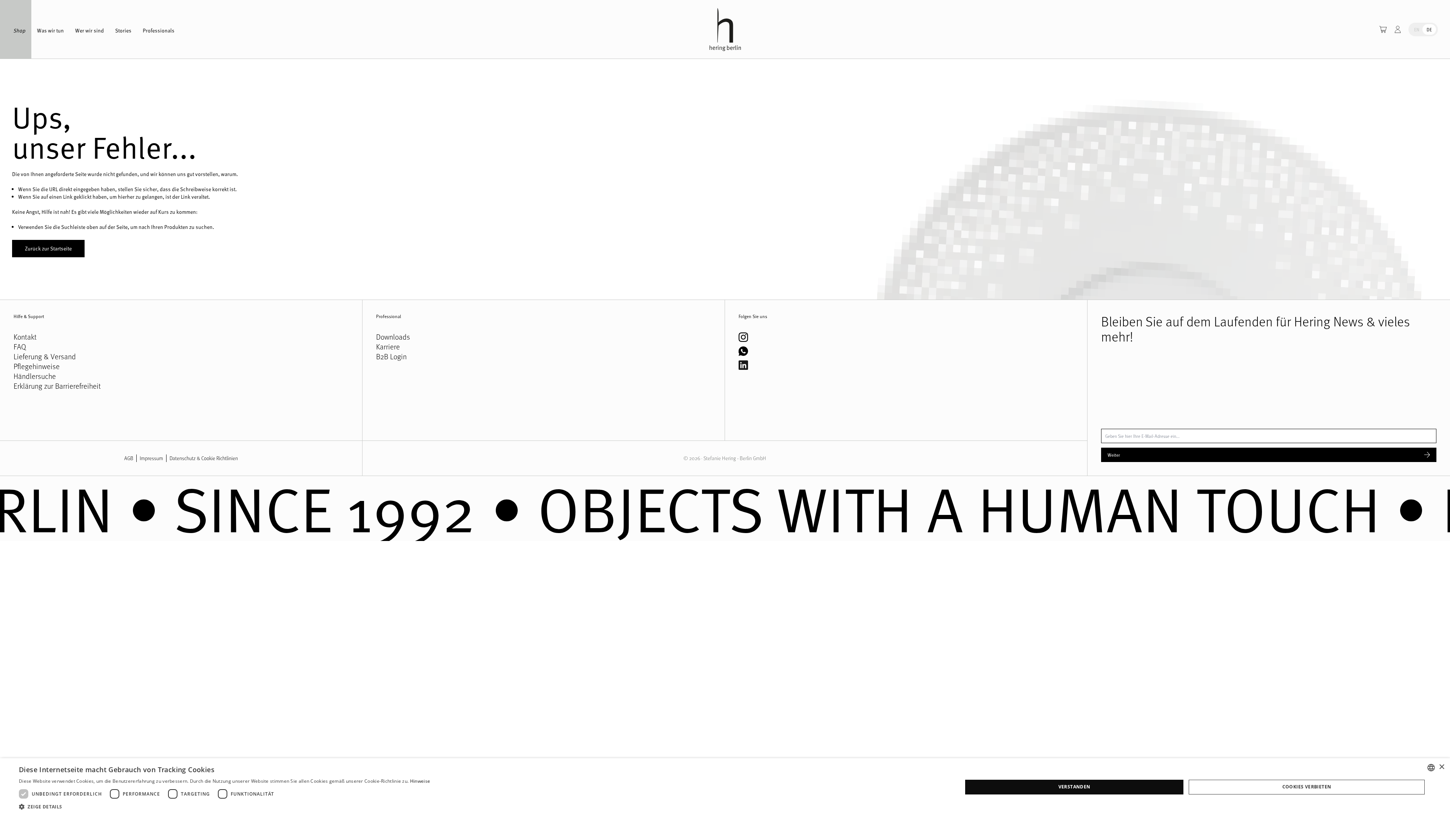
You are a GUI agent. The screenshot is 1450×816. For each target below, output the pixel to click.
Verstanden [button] (1074, 787)
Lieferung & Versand (45, 356)
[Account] (1397, 29)
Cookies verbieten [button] (1306, 787)
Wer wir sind (89, 30)
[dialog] (725, 787)
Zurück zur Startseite (48, 248)
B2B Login (391, 356)
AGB (128, 458)
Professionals (158, 30)
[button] (224, 806)
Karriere (388, 346)
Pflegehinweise (37, 366)
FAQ (20, 346)
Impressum (151, 458)
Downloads (393, 337)
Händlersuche (35, 376)
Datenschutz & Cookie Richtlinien (204, 458)
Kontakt (25, 337)
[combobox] (1431, 767)
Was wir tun (50, 30)
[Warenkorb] (1383, 29)
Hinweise (420, 781)
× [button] (1441, 767)
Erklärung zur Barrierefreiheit (57, 386)
